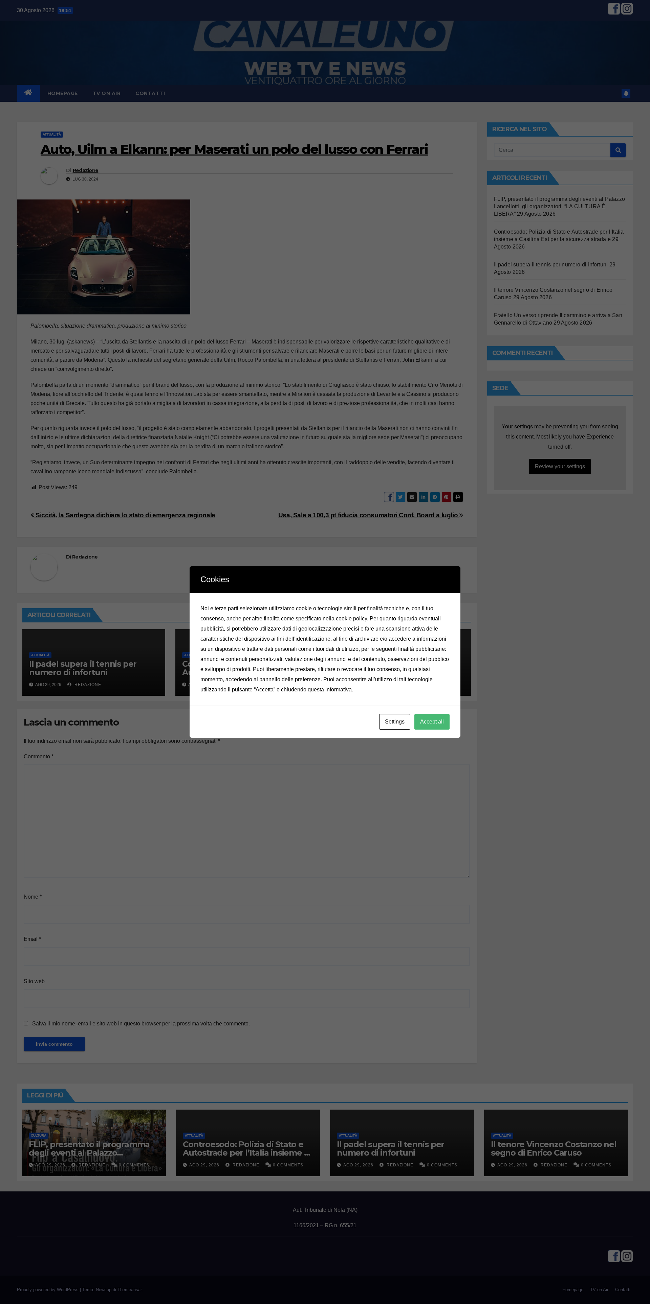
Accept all (432, 722)
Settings (395, 722)
